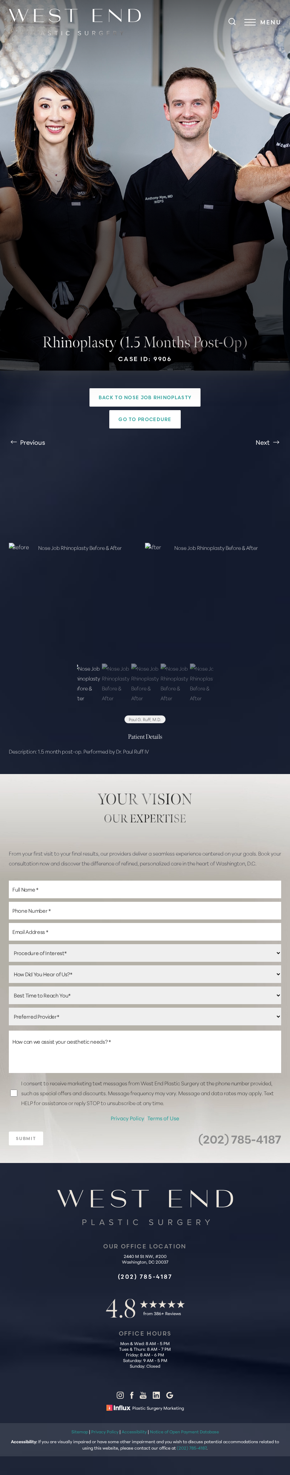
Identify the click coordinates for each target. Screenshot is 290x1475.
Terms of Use (163, 1118)
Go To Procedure (145, 419)
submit (26, 1138)
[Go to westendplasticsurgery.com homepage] (77, 22)
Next (263, 441)
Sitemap (79, 1431)
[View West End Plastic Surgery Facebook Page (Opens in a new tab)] (131, 1397)
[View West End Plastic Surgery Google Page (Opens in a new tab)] (169, 1397)
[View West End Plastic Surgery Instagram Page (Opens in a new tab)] (120, 1397)
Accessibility (134, 1431)
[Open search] (232, 22)
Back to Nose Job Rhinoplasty (145, 397)
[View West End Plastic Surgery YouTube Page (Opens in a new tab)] (143, 1397)
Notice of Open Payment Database (184, 1431)
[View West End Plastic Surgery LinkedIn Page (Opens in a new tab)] (156, 1397)
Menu (270, 22)
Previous (32, 441)
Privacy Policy (128, 1118)
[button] (250, 22)
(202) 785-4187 (239, 1138)
